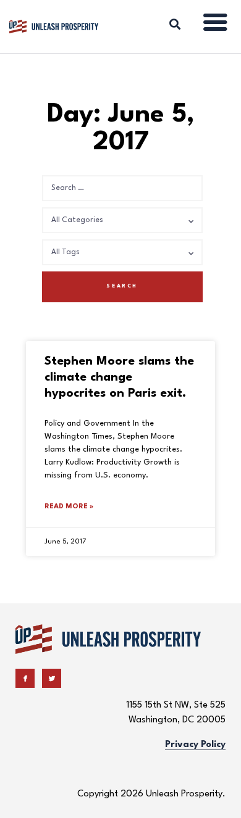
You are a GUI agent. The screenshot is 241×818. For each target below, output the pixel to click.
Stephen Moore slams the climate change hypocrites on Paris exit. (119, 377)
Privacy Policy (195, 745)
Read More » (68, 506)
